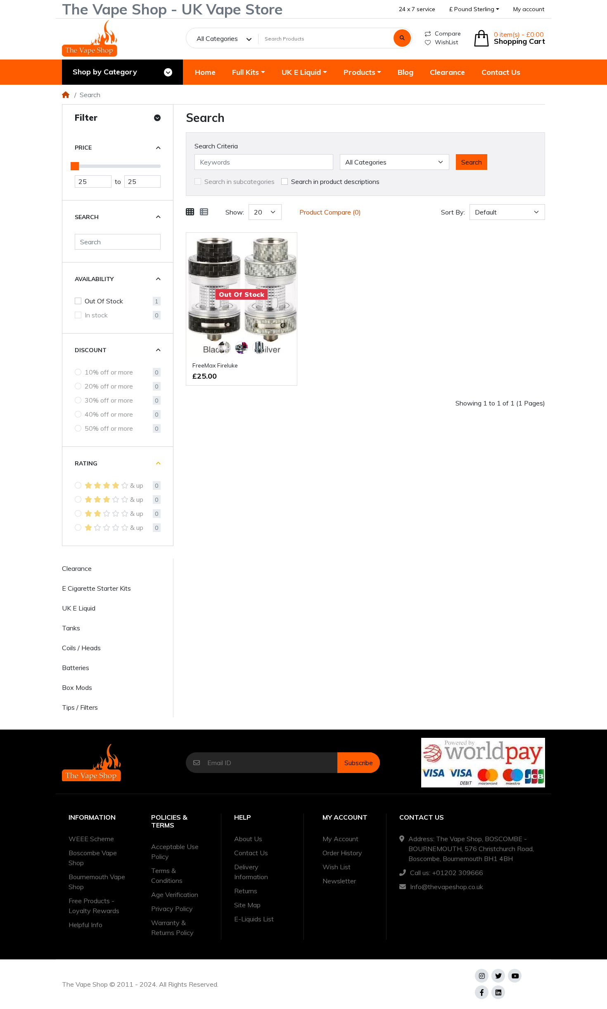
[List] (204, 212)
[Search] (402, 38)
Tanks (71, 628)
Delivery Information (251, 872)
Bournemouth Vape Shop (97, 882)
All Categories (217, 38)
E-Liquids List (254, 919)
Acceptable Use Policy (175, 851)
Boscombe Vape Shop (93, 858)
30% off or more (109, 400)
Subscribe (358, 763)
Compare (448, 33)
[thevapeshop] (89, 38)
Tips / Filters (80, 707)
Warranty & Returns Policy (172, 927)
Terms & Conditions (167, 875)
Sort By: (453, 212)
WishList (446, 42)
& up (136, 485)
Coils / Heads (81, 648)
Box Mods (77, 687)
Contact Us (251, 853)
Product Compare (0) (330, 212)
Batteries (75, 667)
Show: (234, 212)
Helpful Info (85, 925)
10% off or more (109, 372)
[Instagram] (481, 976)
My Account (340, 839)
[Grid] (190, 212)
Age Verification (174, 894)
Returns (245, 891)
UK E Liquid (78, 608)
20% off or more (109, 386)
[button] (474, 9)
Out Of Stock (104, 301)
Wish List (336, 867)
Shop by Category (105, 71)
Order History (342, 853)
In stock (96, 315)
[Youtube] (515, 976)
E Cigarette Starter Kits (96, 588)
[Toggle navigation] (168, 72)
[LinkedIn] (498, 992)
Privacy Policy (172, 908)
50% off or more (109, 428)
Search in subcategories (239, 181)
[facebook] (481, 992)
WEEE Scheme (91, 839)
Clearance (77, 568)
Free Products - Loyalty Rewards (94, 906)
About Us (248, 839)
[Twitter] (498, 976)
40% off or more (109, 414)
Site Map (247, 905)
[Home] (65, 95)
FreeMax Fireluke (215, 365)
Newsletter (339, 881)
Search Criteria (216, 146)
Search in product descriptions (335, 181)
